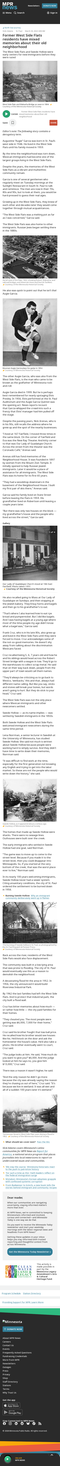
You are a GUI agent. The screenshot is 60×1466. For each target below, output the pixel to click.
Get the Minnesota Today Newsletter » (30, 1251)
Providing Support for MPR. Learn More (23, 1302)
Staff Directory (10, 1381)
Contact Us (8, 1345)
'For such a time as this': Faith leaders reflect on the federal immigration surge (30, 1174)
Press (5, 1370)
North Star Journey (13, 28)
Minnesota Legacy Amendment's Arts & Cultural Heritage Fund (47, 1275)
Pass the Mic (43, 1141)
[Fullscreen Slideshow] (6, 532)
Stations (7, 1385)
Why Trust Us (9, 1392)
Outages (7, 1367)
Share (53, 122)
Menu (9, 13)
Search (20, 13)
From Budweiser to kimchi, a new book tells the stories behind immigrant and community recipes (31, 1186)
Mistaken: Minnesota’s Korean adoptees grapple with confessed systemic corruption (31, 1180)
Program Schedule (11, 1293)
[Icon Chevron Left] (5, 552)
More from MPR (11, 1359)
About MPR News (12, 1338)
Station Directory (32, 1293)
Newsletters (9, 1363)
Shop (5, 1378)
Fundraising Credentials (15, 1356)
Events (6, 1348)
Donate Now (49, 5)
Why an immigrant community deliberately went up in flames (28, 896)
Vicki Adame (8, 31)
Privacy (6, 1374)
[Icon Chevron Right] (54, 552)
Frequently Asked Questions (17, 1352)
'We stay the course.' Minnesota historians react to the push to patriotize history (30, 1168)
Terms (6, 1388)
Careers (7, 1341)
